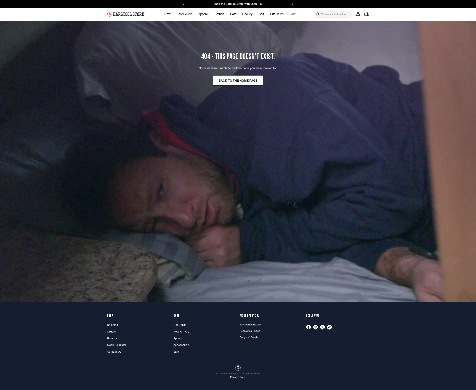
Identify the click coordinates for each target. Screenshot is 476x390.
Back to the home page (238, 80)
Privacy (233, 377)
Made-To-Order (116, 345)
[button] (333, 14)
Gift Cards (179, 325)
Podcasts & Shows (250, 331)
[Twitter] (322, 327)
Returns (112, 338)
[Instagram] (315, 327)
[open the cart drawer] (366, 14)
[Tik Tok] (329, 327)
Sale (176, 351)
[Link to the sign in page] (358, 14)
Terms (243, 377)
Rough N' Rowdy (249, 337)
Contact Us (261, 4)
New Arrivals (181, 331)
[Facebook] (308, 327)
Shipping (112, 325)
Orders (111, 331)
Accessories (181, 345)
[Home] (126, 14)
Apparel (178, 338)
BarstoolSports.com (250, 324)
